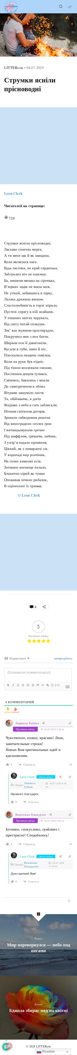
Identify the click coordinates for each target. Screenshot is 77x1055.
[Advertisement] (38, 145)
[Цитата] (37, 685)
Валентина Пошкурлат (30, 815)
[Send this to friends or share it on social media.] (44, 606)
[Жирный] (8, 685)
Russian (48, 1051)
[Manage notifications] (9, 1046)
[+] (57, 685)
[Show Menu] (70, 6)
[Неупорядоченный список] (32, 685)
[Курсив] (12, 685)
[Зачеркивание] (22, 685)
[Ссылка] (47, 685)
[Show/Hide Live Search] (60, 7)
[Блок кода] (42, 685)
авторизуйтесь (62, 658)
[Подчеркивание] (17, 685)
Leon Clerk (13, 193)
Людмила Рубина (27, 723)
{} (52, 685)
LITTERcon (13, 67)
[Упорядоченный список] (27, 685)
